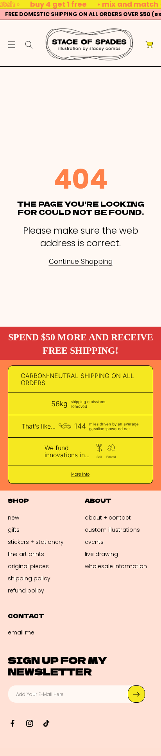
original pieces (28, 566)
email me (21, 632)
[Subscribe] (136, 694)
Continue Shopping (81, 261)
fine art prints (26, 554)
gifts (14, 530)
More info (80, 474)
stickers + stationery (36, 542)
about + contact (108, 518)
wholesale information (116, 566)
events (94, 542)
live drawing (101, 554)
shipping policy (29, 578)
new (13, 518)
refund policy (26, 590)
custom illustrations (112, 530)
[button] (11, 44)
